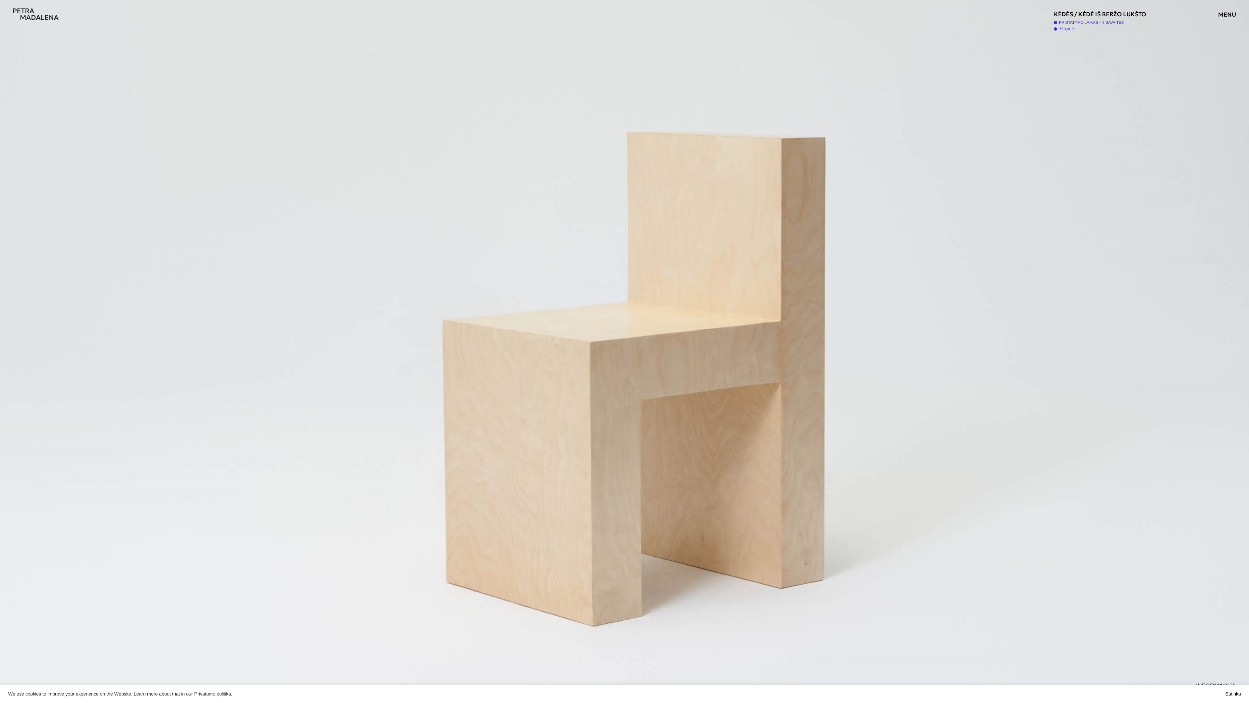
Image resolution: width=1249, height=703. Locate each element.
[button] (936, 351)
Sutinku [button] (1233, 693)
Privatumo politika (212, 693)
